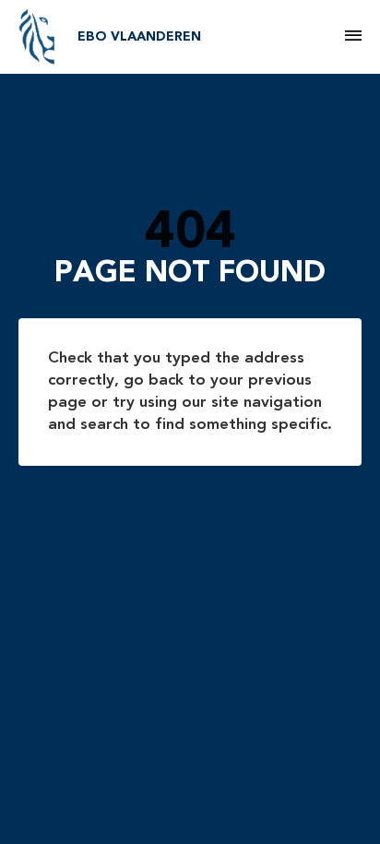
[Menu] (353, 37)
